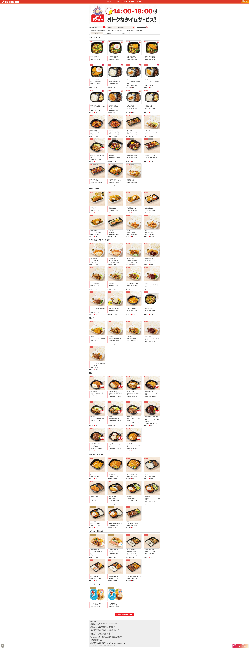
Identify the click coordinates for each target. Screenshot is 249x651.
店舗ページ (122, 30)
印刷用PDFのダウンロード (141, 27)
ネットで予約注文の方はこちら (125, 614)
